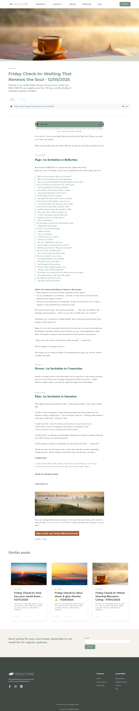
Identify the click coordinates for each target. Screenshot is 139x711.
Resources (118, 685)
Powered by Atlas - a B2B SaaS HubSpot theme (69, 709)
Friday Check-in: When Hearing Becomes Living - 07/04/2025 (110, 596)
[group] (69, 106)
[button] (11, 106)
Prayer (44, 539)
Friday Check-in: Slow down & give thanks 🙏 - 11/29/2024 (69, 596)
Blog (116, 689)
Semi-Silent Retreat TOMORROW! (59, 522)
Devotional (38, 539)
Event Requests (100, 685)
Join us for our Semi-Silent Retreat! (57, 533)
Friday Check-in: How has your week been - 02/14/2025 (28, 596)
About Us (99, 678)
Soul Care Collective (102, 682)
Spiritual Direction (120, 678)
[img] (123, 106)
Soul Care (22, 98)
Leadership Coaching (120, 682)
